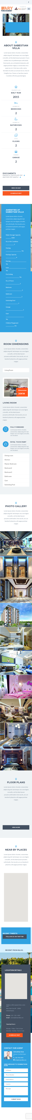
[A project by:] (7, 9)
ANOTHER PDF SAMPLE (11, 177)
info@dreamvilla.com (20, 1060)
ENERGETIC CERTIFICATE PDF (13, 175)
